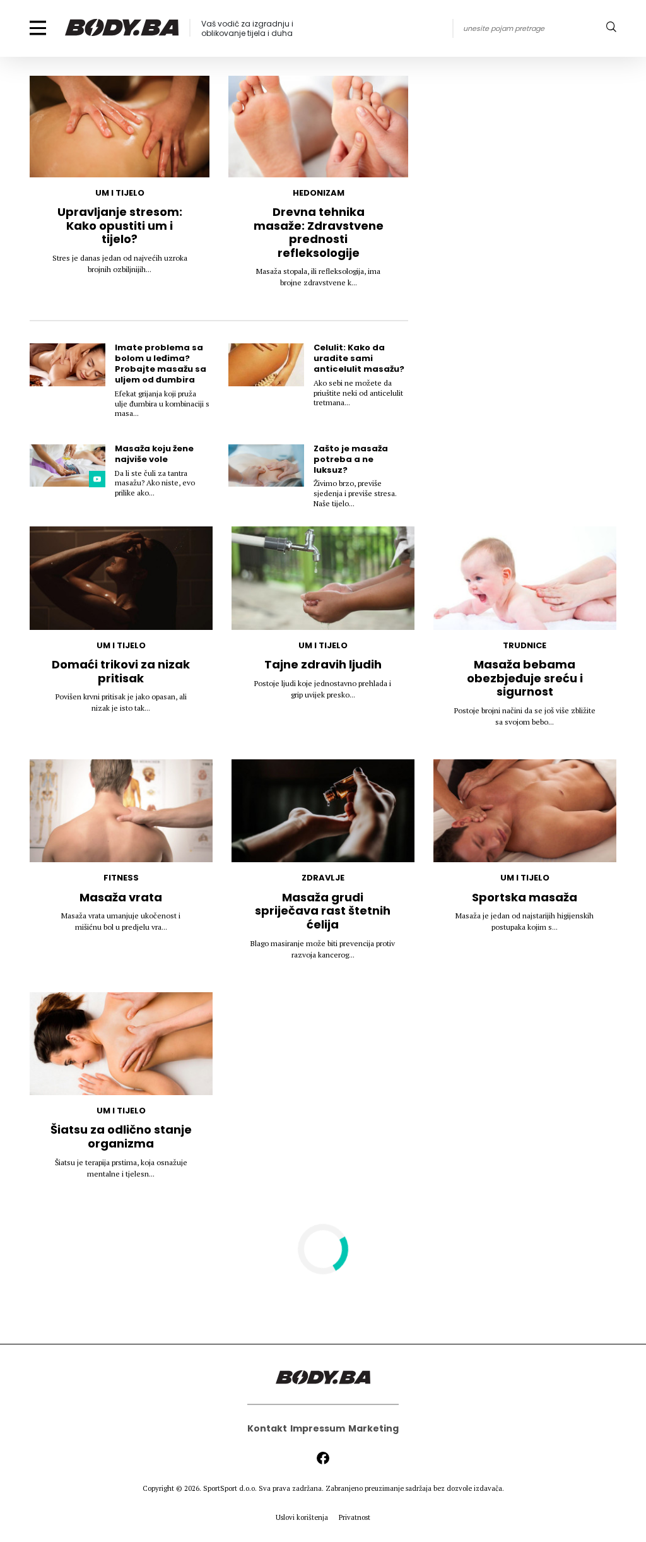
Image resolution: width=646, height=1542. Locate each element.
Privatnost (354, 1517)
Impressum (317, 1428)
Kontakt (267, 1428)
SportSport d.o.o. (230, 1488)
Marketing (373, 1428)
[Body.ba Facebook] (323, 1458)
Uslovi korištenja (302, 1517)
